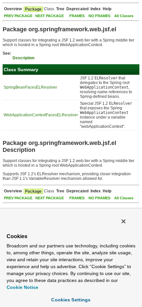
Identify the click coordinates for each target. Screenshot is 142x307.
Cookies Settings (70, 299)
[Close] (123, 221)
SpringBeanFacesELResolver (30, 87)
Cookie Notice (22, 287)
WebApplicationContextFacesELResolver (41, 115)
